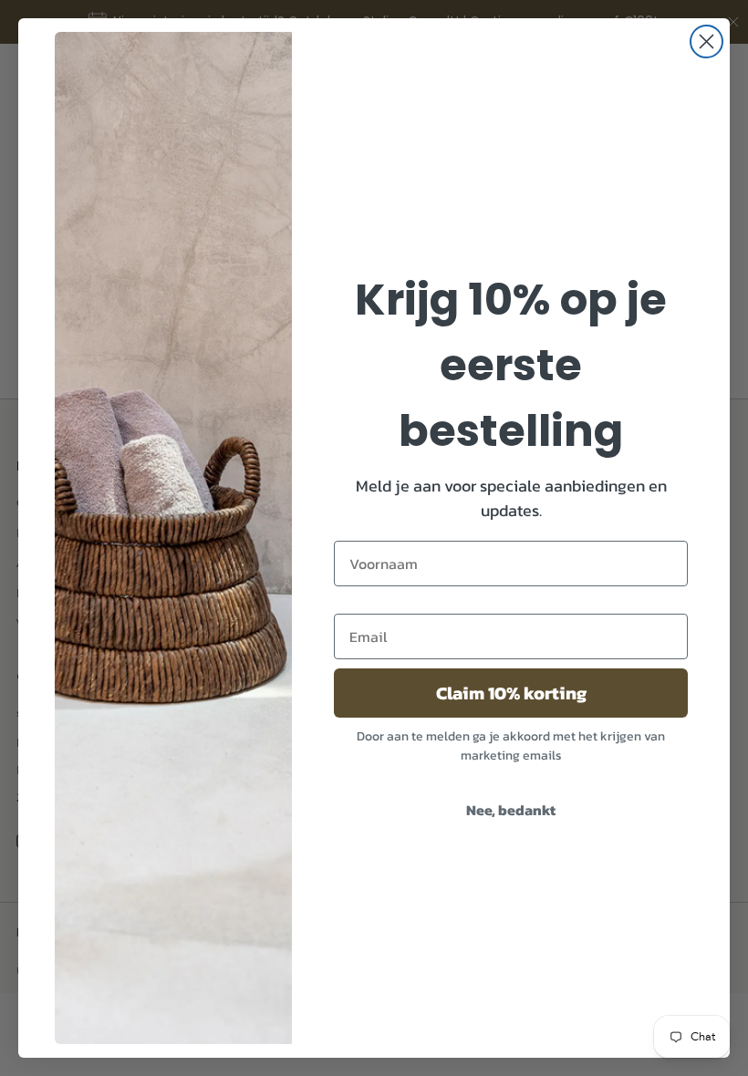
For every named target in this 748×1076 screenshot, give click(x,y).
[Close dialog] (706, 41)
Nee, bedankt (511, 810)
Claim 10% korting (511, 693)
